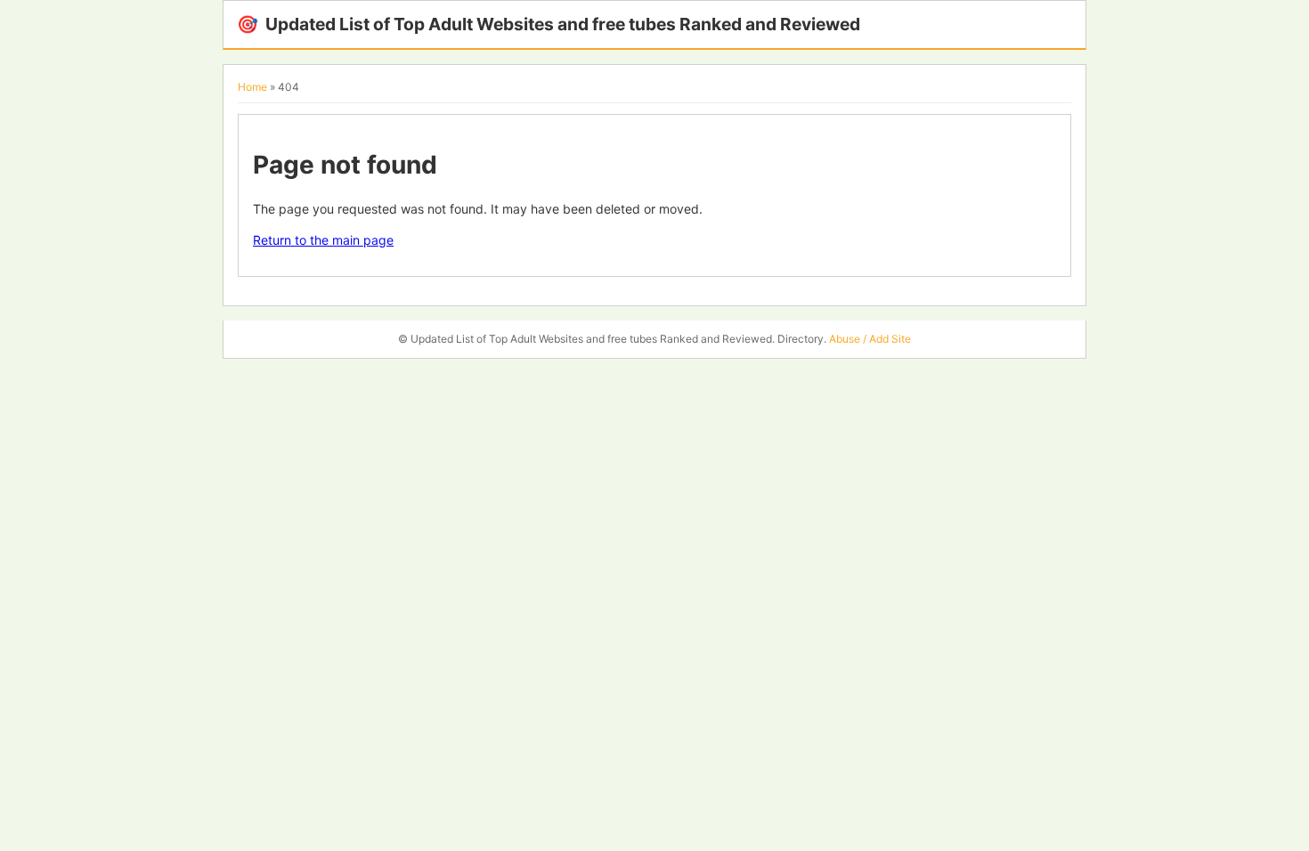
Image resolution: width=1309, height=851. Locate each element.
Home (252, 86)
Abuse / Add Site (870, 338)
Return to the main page (323, 239)
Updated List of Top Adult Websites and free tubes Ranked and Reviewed (548, 24)
